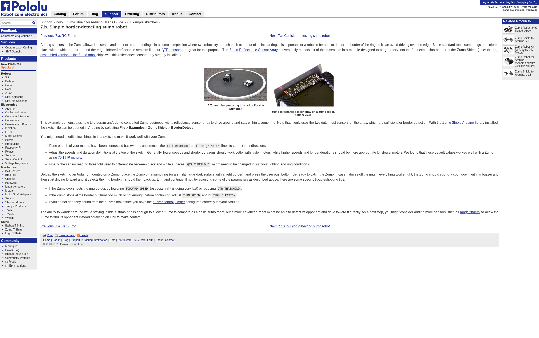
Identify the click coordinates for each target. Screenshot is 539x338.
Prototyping (12, 143)
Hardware (11, 182)
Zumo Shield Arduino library (463, 122)
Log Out (510, 2)
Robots (6, 73)
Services (8, 42)
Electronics (9, 104)
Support (46, 22)
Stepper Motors (14, 202)
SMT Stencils (13, 51)
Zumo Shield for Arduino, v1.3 (524, 73)
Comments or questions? (16, 36)
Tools (8, 210)
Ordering (132, 14)
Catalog (60, 14)
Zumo (8, 93)
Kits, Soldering (14, 96)
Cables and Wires (16, 112)
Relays (9, 151)
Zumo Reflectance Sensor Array (253, 50)
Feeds (84, 235)
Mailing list (11, 246)
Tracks (9, 214)
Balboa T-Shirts (14, 225)
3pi (7, 77)
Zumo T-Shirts (14, 229)
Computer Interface (17, 116)
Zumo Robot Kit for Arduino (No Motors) (524, 49)
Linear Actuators (15, 186)
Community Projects (17, 257)
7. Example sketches (142, 22)
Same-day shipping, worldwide (520, 10)
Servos (9, 198)
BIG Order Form (143, 239)
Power (9, 139)
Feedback (9, 30)
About (159, 239)
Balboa (9, 81)
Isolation (10, 128)
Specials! (7, 67)
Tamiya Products (15, 206)
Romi (8, 89)
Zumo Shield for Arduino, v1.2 (524, 39)
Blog (65, 239)
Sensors (10, 155)
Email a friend (67, 235)
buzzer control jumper (169, 202)
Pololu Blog (12, 250)
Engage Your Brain (16, 253)
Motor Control (13, 135)
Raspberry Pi (13, 147)
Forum (56, 239)
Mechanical (9, 167)
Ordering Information (94, 239)
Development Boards (18, 124)
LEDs (8, 132)
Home (46, 239)
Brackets (10, 174)
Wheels (9, 217)
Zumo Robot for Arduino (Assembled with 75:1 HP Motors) (525, 61)
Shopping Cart (525, 2)
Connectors (12, 120)
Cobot (8, 85)
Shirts (5, 221)
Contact (170, 239)
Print (50, 235)
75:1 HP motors (69, 157)
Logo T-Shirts (13, 233)
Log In (485, 2)
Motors (9, 190)
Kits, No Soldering (16, 100)
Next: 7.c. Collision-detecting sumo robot (300, 36)
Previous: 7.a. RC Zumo (58, 36)
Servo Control (13, 159)
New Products (11, 64)
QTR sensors (171, 50)
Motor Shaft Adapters (18, 194)
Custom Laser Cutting (18, 47)
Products (8, 58)
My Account (497, 2)
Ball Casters (12, 171)
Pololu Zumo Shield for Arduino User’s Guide (89, 22)
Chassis (10, 178)
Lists (112, 239)
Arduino (10, 108)
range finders (470, 212)
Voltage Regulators (16, 163)
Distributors (125, 239)
